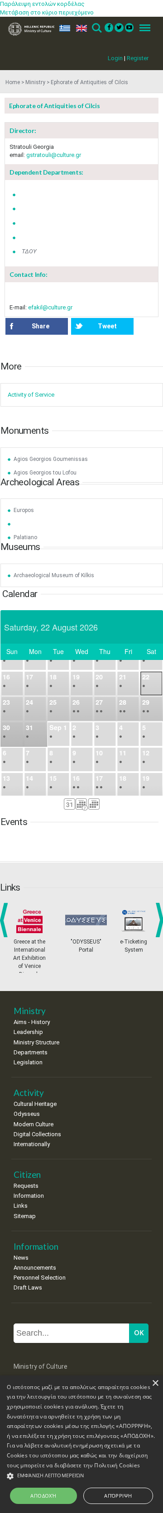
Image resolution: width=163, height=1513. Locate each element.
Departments (31, 1052)
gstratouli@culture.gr (53, 155)
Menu (142, 28)
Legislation (28, 1062)
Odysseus (27, 1113)
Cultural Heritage (35, 1103)
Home (12, 82)
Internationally (32, 1144)
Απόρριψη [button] (118, 1495)
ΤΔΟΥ (29, 251)
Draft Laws (28, 1287)
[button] (81, 1476)
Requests (26, 1185)
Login (115, 58)
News (21, 1257)
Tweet (107, 326)
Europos (24, 510)
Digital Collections (37, 1134)
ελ (63, 28)
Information (29, 1195)
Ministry (35, 82)
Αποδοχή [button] (43, 1495)
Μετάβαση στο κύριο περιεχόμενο (47, 12)
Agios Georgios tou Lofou (45, 473)
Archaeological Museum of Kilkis (54, 575)
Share (40, 326)
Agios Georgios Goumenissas (51, 459)
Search (96, 28)
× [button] (155, 1383)
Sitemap (25, 1216)
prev (5, 920)
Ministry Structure (36, 1042)
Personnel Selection (40, 1277)
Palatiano (25, 537)
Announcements (35, 1267)
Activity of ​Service (31, 394)
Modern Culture (33, 1124)
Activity (29, 1092)
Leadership (28, 1032)
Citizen (27, 1174)
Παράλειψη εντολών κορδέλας (42, 3)
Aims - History (32, 1022)
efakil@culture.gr (50, 307)
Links (21, 1205)
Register (138, 58)
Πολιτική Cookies (117, 1465)
